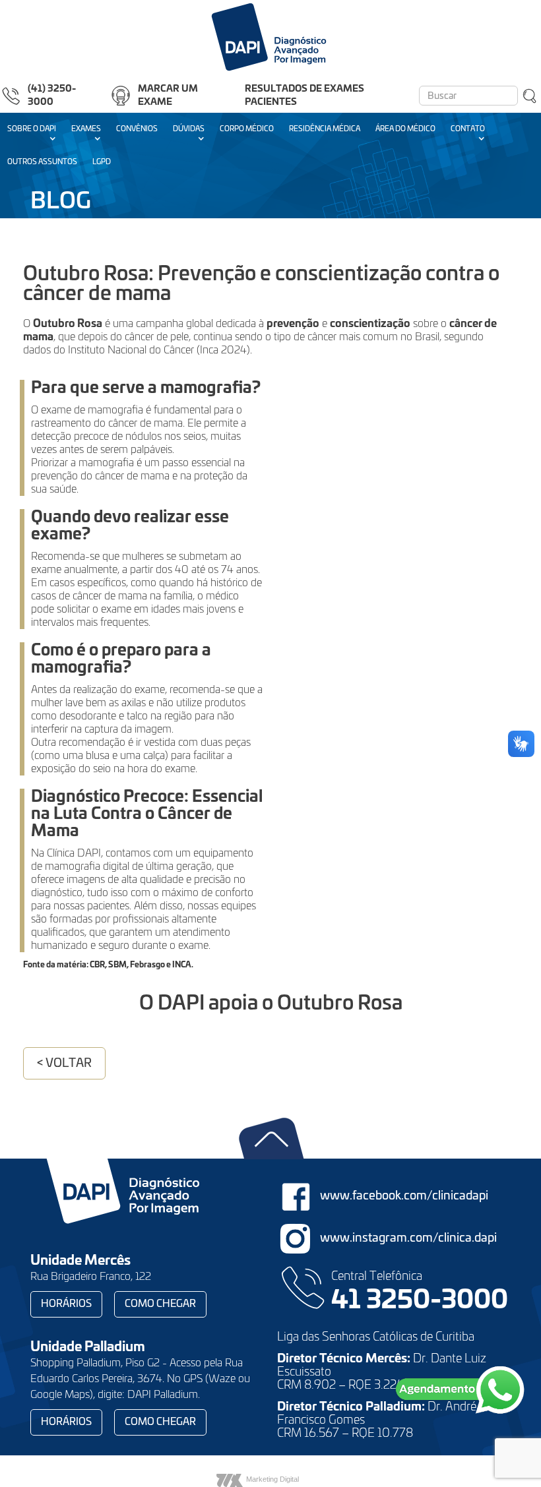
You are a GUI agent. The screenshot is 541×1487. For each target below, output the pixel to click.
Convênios (137, 129)
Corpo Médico (247, 129)
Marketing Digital (272, 1479)
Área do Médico (405, 129)
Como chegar (160, 1304)
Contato (468, 129)
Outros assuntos (42, 162)
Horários (66, 1304)
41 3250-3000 (419, 1301)
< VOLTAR (64, 1064)
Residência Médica (324, 129)
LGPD (101, 162)
